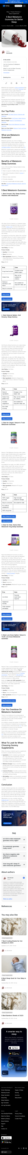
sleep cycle (9, 227)
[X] (21, 1148)
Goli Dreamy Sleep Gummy (19, 118)
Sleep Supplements (14, 13)
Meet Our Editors (5, 1116)
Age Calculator (5, 1102)
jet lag (21, 173)
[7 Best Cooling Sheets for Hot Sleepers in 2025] (14, 926)
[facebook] (16, 83)
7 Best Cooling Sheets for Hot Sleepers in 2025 (11, 942)
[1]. (24, 147)
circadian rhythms (5, 147)
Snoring (17, 1092)
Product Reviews (15, 12)
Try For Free (6, 309)
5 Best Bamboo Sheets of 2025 (12, 1015)
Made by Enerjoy (5, 1118)
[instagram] (11, 83)
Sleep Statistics (5, 1100)
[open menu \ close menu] (24, 6)
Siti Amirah (9, 53)
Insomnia (17, 1095)
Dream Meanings (5, 1090)
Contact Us (4, 1128)
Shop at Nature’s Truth (9, 516)
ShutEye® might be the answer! (13, 2)
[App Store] (14, 1048)
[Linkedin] (23, 1148)
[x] (22, 83)
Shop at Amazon (7, 299)
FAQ (2, 1126)
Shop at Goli (6, 414)
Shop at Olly (6, 294)
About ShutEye (5, 1121)
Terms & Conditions (20, 1116)
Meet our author (7, 899)
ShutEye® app (5, 800)
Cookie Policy (18, 1118)
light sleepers (19, 675)
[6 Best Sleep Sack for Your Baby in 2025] (14, 964)
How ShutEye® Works (6, 1113)
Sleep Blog (4, 1097)
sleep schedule (11, 573)
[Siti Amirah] (2, 950)
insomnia (21, 89)
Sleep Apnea (18, 1097)
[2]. (2, 734)
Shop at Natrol (6, 614)
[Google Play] (14, 1053)
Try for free (18, 5)
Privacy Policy (18, 1113)
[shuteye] (6, 6)
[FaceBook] (19, 1148)
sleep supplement (19, 87)
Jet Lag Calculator (6, 1105)
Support (3, 1123)
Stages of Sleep (19, 1090)
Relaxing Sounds (5, 1092)
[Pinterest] (26, 1148)
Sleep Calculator (5, 1095)
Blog (8, 12)
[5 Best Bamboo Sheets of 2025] (14, 1001)
